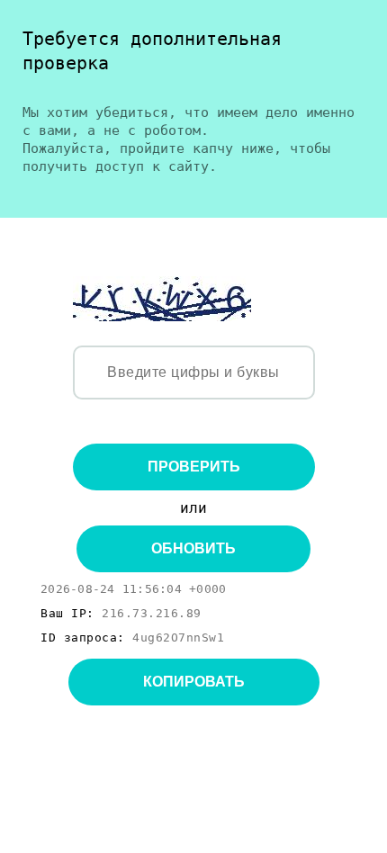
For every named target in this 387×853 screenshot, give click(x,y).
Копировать (194, 681)
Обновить (193, 548)
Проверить (194, 466)
